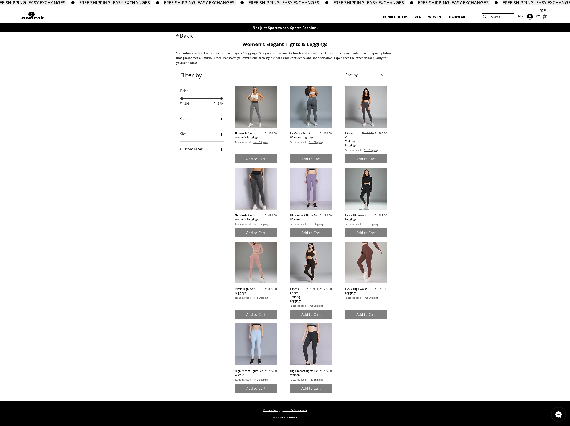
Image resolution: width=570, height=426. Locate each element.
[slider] (181, 98)
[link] (545, 16)
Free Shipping (260, 142)
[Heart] (538, 16)
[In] (529, 16)
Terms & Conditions (295, 410)
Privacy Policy (271, 410)
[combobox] (365, 75)
